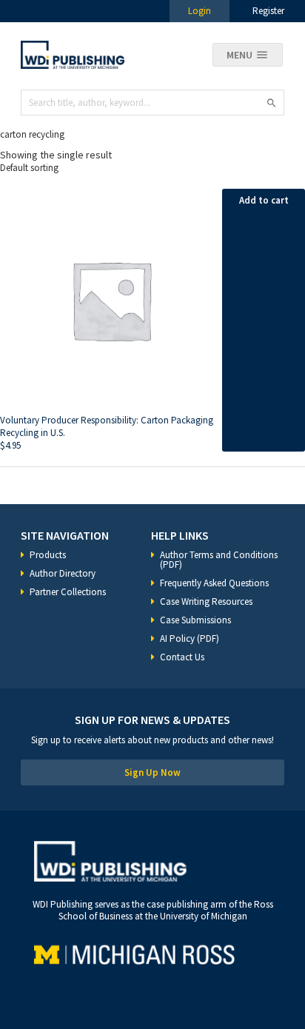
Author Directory (62, 573)
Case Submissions (195, 620)
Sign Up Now (152, 772)
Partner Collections (68, 592)
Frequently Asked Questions (214, 583)
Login (199, 10)
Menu (239, 54)
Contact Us (182, 657)
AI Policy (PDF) (189, 638)
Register (268, 10)
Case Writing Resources (206, 601)
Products (48, 555)
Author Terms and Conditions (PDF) (219, 560)
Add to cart (264, 200)
